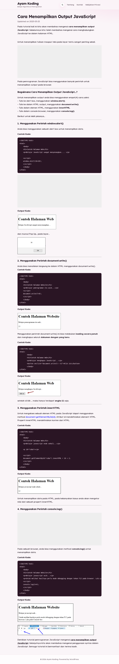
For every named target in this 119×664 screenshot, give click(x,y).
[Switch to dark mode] (62, 5)
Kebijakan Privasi (93, 5)
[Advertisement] (59, 61)
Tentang (70, 5)
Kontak (80, 5)
